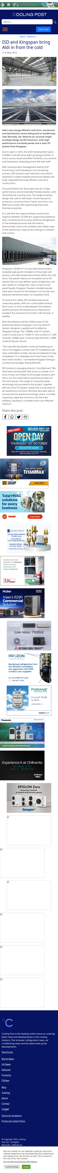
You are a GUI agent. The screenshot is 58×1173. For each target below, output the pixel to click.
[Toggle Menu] (5, 29)
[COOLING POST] (22, 927)
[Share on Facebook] (5, 417)
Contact (6, 1103)
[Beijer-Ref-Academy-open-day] (29, 441)
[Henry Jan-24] (29, 538)
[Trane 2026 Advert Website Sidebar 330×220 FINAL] (22, 505)
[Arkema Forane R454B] (29, 700)
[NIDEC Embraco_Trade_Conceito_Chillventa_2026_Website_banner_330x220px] (22, 765)
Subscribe (43, 29)
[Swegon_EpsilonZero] (29, 798)
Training (6, 1092)
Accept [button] (26, 1167)
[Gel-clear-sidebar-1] (29, 895)
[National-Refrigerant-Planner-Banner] (29, 4)
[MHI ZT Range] (29, 635)
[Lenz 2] (22, 960)
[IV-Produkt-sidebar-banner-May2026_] (22, 570)
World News (8, 1058)
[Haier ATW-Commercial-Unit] (22, 603)
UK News (6, 1064)
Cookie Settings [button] (12, 1167)
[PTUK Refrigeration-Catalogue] (22, 862)
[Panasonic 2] (22, 733)
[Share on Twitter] (19, 417)
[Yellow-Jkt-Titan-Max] (24, 473)
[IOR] (22, 992)
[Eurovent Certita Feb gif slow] (29, 830)
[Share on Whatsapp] (12, 417)
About (5, 1098)
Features (31, 36)
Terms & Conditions (12, 1115)
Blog (4, 1087)
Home (22, 36)
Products (6, 1075)
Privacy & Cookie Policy (13, 1121)
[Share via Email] (25, 417)
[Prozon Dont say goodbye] (29, 668)
